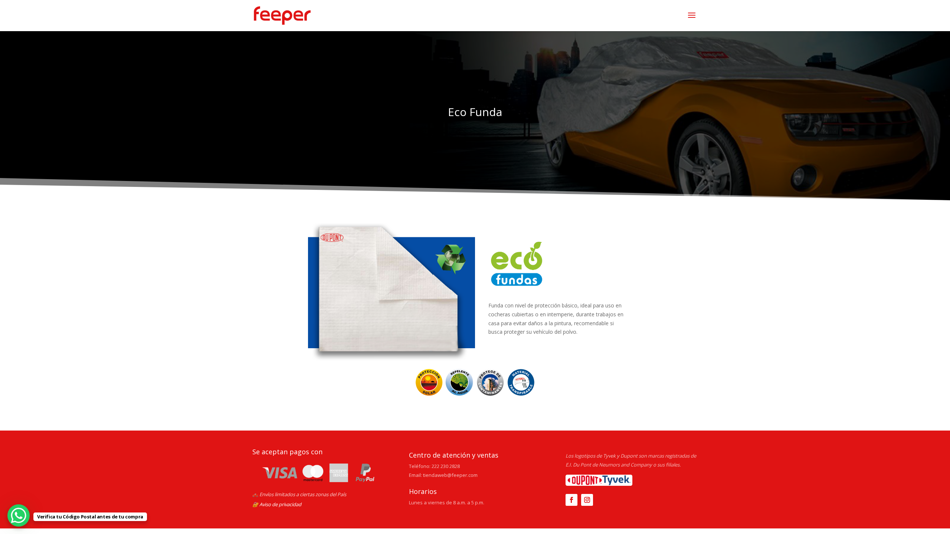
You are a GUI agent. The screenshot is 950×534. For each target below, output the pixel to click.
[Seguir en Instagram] (587, 500)
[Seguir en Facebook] (571, 500)
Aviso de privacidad (280, 504)
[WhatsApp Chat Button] (18, 515)
